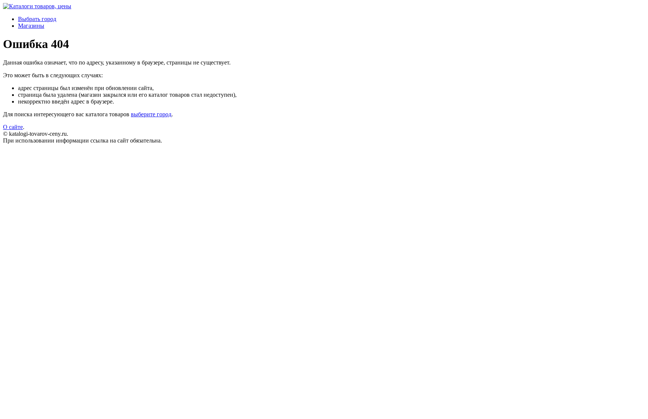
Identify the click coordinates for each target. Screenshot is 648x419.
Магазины (31, 26)
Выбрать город (37, 19)
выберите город (151, 114)
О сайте (13, 127)
